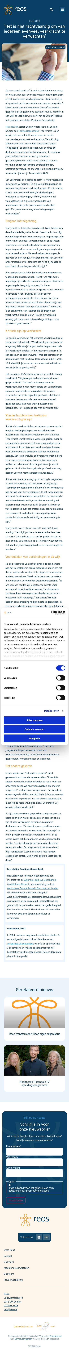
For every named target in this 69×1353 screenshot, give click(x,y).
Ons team (9, 1273)
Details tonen (51, 710)
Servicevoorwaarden (23, 1338)
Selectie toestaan (34, 729)
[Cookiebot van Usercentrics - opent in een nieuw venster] (51, 613)
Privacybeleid (55, 1336)
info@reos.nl (10, 1309)
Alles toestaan (35, 720)
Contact (8, 1256)
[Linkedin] (39, 1237)
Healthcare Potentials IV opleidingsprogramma (34, 1083)
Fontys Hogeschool (28, 131)
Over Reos (9, 1250)
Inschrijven (16, 1200)
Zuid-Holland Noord (55, 47)
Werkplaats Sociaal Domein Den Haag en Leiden (32, 888)
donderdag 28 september (20, 943)
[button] (62, 9)
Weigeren (34, 738)
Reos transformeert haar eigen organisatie (34, 1034)
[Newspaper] (46, 1237)
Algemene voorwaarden (16, 1267)
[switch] (60, 677)
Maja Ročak (11, 126)
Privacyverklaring (13, 1279)
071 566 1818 (11, 1305)
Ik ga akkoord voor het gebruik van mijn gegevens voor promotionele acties (31, 1189)
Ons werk (9, 1262)
